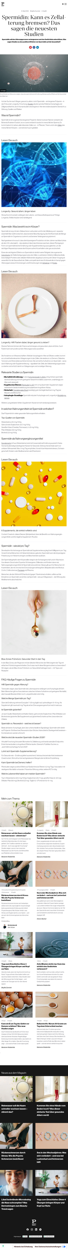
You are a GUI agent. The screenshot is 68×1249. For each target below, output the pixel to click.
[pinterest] (30, 47)
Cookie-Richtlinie (49, 1236)
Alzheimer (45, 263)
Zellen (60, 125)
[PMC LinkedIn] (36, 1229)
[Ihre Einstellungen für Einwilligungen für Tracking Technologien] (3, 1246)
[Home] (2, 4)
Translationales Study (20, 390)
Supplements (6, 443)
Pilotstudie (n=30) (28, 385)
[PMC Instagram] (31, 1229)
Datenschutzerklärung (36, 1236)
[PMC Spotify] (40, 1229)
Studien (30, 104)
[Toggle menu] (65, 4)
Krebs (55, 263)
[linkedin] (37, 47)
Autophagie (5, 255)
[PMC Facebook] (27, 1229)
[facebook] (34, 47)
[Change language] (63, 4)
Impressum (17, 1236)
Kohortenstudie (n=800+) (37, 377)
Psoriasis (21, 570)
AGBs (25, 1236)
